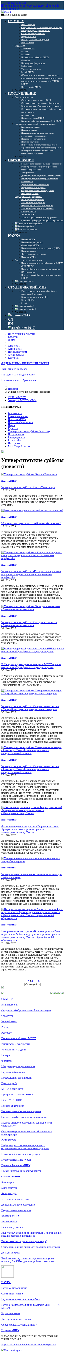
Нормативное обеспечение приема (21, 1111)
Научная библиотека (13, 1072)
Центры (5, 1055)
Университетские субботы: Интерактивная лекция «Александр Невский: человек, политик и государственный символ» (30, 769)
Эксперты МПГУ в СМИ (22, 400)
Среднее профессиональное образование (24, 1117)
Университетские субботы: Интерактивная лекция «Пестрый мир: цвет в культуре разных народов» (30, 708)
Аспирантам (15, 348)
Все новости (15, 413)
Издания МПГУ (10, 1330)
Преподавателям (17, 351)
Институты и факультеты (15, 1044)
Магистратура (9, 1187)
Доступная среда (10, 1252)
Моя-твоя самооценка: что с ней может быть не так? (31, 523)
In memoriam (15, 440)
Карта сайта (8, 1344)
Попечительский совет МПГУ (18, 1038)
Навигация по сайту (15, 14)
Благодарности (16, 437)
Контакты (13, 357)
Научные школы (10, 1313)
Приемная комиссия (12, 1105)
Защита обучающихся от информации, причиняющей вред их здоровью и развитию (31, 1234)
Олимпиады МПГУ (12, 1293)
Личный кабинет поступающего (24, 5)
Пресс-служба (9, 1083)
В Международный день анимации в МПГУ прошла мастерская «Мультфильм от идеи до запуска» (31, 666)
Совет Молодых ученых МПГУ (19, 1324)
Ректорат (6, 1032)
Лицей (12, 339)
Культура (13, 428)
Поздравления (16, 434)
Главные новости (18, 416)
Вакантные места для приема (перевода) (24, 1241)
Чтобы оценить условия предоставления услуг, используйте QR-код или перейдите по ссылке (28, 1260)
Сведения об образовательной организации (26, 1010)
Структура (7, 1015)
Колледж (13, 336)
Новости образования (20, 422)
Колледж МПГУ (10, 1215)
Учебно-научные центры (15, 1199)
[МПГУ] (6, 11)
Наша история (9, 1004)
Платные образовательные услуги (20, 1154)
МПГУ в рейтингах (19, 446)
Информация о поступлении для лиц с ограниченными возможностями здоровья (25, 1147)
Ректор (5, 1027)
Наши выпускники (12, 1227)
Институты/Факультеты (21, 333)
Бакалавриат (8, 1182)
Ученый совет (9, 1021)
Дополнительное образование (18, 1204)
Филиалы (6, 1060)
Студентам (14, 345)
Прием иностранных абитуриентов (21, 1170)
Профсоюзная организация (16, 1077)
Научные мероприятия (14, 1288)
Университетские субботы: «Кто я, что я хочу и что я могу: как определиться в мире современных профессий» (31, 574)
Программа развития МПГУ (17, 1094)
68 (38, 981)
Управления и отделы (13, 1049)
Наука (11, 425)
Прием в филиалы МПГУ (15, 1165)
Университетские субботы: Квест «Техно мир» (28, 487)
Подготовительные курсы (16, 1159)
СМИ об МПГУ (17, 397)
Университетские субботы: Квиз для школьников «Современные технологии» (29, 624)
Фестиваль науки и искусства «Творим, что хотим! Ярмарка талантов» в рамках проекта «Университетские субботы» (30, 829)
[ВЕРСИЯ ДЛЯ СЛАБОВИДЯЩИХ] (19, 315)
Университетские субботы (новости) (29, 431)
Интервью (14, 443)
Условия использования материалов (36, 1344)
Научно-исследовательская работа (20, 1299)
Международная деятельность (18, 1066)
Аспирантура (8, 1139)
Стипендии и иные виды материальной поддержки (30, 1247)
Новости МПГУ (17, 419)
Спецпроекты (16, 354)
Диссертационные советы (16, 1319)
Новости (13, 388)
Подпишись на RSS (15, 2)
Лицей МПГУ (9, 1221)
